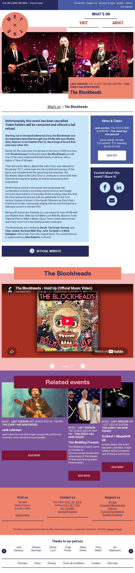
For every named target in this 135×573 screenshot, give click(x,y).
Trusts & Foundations (112, 511)
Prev (52, 366)
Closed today (36, 3)
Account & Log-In (107, 3)
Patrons (112, 508)
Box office (15, 3)
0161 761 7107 (71, 505)
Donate (112, 502)
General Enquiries (67, 511)
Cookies (96, 563)
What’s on (101, 14)
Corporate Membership (112, 505)
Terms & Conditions (74, 563)
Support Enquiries (112, 514)
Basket (120, 3)
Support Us (92, 3)
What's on (54, 107)
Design (110, 529)
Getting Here (22, 515)
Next (83, 366)
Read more (34, 455)
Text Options (126, 7)
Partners (22, 563)
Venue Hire (79, 3)
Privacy (52, 563)
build (119, 529)
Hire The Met (67, 508)
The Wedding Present (83, 442)
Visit (83, 23)
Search (129, 3)
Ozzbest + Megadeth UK (116, 438)
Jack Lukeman (11, 430)
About (117, 23)
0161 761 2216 (73, 502)
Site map (112, 563)
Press (37, 563)
